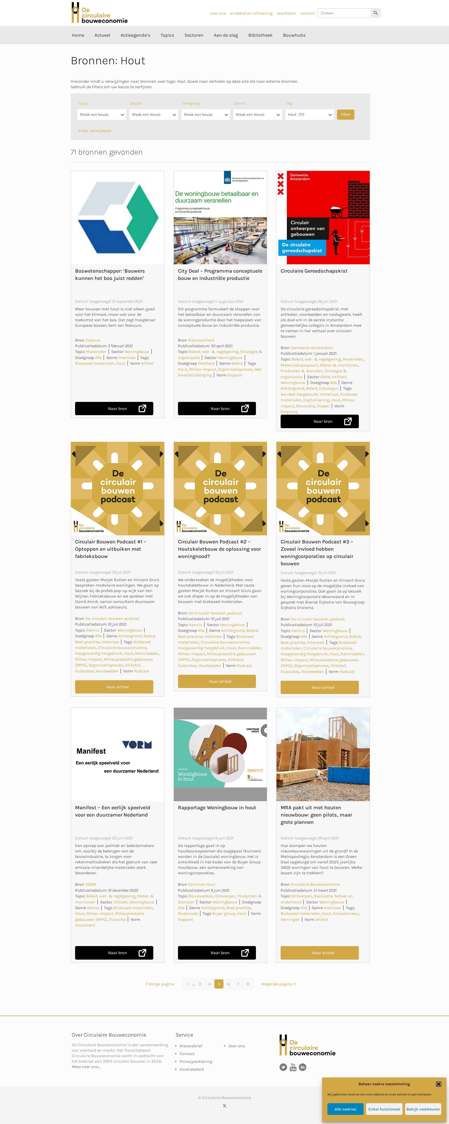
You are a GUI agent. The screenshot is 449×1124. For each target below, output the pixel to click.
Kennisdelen (147, 653)
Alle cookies (345, 1109)
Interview (127, 357)
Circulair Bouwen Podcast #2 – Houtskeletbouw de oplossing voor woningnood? (219, 549)
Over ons (236, 1045)
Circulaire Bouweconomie (315, 884)
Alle (98, 357)
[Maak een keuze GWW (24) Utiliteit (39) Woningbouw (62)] (154, 117)
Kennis (92, 630)
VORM (90, 884)
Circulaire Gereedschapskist (314, 271)
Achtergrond (292, 388)
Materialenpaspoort (299, 365)
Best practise (87, 641)
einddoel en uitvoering (251, 13)
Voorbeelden (107, 671)
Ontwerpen (225, 896)
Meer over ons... (86, 1066)
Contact (187, 1053)
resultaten (286, 13)
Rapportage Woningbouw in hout (217, 808)
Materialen (96, 351)
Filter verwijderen (95, 130)
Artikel (147, 363)
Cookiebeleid (192, 1069)
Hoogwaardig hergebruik (98, 653)
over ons (218, 13)
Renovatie (305, 405)
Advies (93, 907)
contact (307, 13)
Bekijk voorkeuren (423, 1109)
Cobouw (93, 340)
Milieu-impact (202, 369)
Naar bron (117, 408)
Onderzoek (188, 913)
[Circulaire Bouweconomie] (100, 21)
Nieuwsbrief (191, 1045)
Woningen (290, 919)
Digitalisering (316, 399)
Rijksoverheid (201, 340)
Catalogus (328, 388)
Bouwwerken (201, 896)
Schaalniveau (346, 913)
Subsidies (84, 671)
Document (85, 925)
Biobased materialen (94, 363)
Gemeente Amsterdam (312, 347)
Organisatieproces (235, 369)
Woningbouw (136, 351)
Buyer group (223, 913)
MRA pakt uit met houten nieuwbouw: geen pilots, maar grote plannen (316, 815)
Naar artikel (117, 686)
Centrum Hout (201, 884)
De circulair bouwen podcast (112, 618)
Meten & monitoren (339, 365)
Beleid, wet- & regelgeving (213, 351)
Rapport (234, 374)
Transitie (117, 919)
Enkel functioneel (384, 1109)
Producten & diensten (302, 370)
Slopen (323, 405)
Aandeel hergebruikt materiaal (309, 394)
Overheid (206, 363)
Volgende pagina (276, 983)
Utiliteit (339, 376)
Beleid (237, 363)
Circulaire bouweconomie (122, 647)
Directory (289, 411)
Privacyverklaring (196, 1061)
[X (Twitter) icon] (225, 1105)
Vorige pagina (161, 983)
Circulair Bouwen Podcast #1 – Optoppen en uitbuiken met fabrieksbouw (110, 549)
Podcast (141, 671)
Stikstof (132, 665)
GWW (325, 376)
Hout (121, 363)
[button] (438, 1084)
